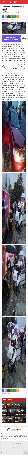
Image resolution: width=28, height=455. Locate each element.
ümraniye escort (5, 438)
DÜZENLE (14, 447)
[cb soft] (14, 41)
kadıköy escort (8, 436)
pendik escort (16, 436)
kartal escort (23, 436)
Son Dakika (4, 11)
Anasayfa (4, 10)
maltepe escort (18, 435)
